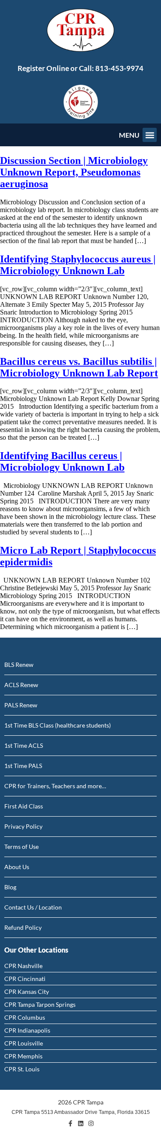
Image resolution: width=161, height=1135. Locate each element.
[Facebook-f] (70, 1123)
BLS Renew (18, 664)
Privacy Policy (23, 826)
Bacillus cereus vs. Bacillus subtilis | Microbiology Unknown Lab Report (79, 367)
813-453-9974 (119, 68)
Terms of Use (21, 846)
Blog (10, 887)
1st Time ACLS (23, 745)
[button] (150, 135)
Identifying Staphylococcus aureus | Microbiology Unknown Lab (77, 264)
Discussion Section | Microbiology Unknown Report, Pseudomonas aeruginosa (74, 172)
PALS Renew (20, 705)
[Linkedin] (81, 1123)
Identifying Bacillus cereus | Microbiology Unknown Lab (62, 461)
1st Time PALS (23, 765)
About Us (16, 866)
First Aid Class (23, 806)
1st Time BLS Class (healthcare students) (57, 725)
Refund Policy (23, 927)
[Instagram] (91, 1123)
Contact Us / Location (33, 907)
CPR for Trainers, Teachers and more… (55, 786)
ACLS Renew (21, 684)
